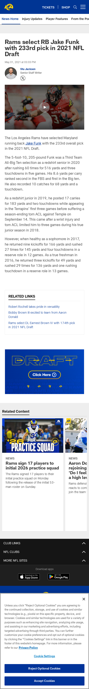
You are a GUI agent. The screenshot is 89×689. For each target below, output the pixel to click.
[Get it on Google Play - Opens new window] (58, 578)
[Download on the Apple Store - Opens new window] (29, 577)
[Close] (84, 599)
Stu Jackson (27, 68)
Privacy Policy (28, 647)
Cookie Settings (44, 656)
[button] (44, 107)
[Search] (75, 7)
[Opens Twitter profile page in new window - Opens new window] (22, 78)
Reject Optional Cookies (44, 668)
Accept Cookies (44, 680)
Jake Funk (33, 143)
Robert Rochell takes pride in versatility (34, 306)
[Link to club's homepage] (8, 5)
